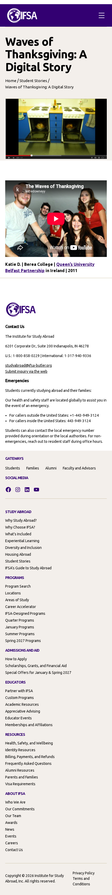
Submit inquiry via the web (26, 371)
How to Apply (16, 659)
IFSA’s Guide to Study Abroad (28, 568)
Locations (13, 593)
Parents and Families (21, 777)
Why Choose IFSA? (20, 527)
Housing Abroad (18, 554)
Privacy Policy (84, 873)
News (9, 829)
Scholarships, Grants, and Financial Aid (36, 666)
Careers (11, 843)
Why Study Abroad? (21, 520)
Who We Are (15, 802)
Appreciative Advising (22, 711)
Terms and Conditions (81, 881)
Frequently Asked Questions (28, 763)
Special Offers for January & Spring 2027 (38, 672)
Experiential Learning (22, 541)
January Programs (19, 627)
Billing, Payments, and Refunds (30, 757)
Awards (11, 823)
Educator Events (18, 718)
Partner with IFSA (19, 691)
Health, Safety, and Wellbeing (29, 743)
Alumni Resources (19, 770)
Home (10, 80)
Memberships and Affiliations (29, 725)
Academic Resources (22, 704)
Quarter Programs (19, 620)
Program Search (18, 586)
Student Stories (33, 80)
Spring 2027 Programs (23, 641)
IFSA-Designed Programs (25, 613)
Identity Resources (20, 750)
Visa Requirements (20, 784)
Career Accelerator (20, 607)
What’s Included (18, 534)
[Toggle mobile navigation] (101, 15)
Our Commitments (20, 809)
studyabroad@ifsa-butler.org (28, 365)
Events (10, 836)
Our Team (13, 816)
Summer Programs (20, 634)
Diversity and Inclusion (23, 548)
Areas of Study (17, 600)
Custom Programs (19, 698)
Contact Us (14, 850)
